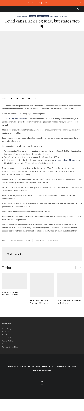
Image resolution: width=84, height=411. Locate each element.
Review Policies (8, 341)
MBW (28, 240)
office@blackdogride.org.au (66, 160)
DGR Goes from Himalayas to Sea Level (69, 301)
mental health (39, 240)
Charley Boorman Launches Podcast (10, 293)
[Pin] (23, 98)
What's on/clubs (43, 16)
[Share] (11, 98)
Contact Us (6, 332)
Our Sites (5, 335)
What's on (32, 16)
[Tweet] (17, 98)
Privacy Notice (7, 338)
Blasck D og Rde (17, 240)
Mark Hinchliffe (22, 16)
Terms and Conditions (10, 347)
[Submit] (29, 98)
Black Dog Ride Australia (16, 119)
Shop (4, 344)
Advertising (6, 329)
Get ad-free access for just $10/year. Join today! (42, 3)
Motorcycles (53, 240)
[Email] (35, 98)
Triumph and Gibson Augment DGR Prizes (39, 301)
